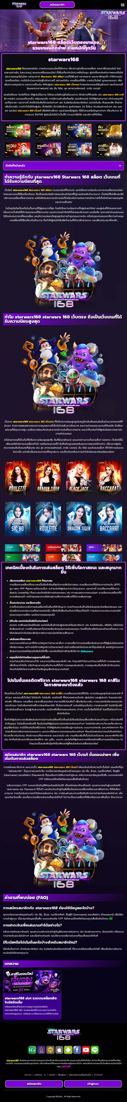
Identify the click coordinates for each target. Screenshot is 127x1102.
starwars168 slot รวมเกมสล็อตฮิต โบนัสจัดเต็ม (31, 1000)
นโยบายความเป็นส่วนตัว (80, 1074)
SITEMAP (98, 1074)
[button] (123, 5)
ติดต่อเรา (62, 1074)
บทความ (38, 1074)
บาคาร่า (52, 1074)
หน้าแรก (28, 1074)
